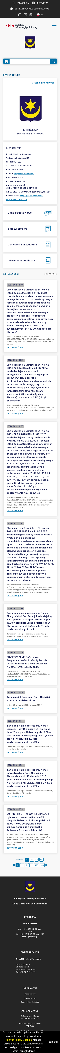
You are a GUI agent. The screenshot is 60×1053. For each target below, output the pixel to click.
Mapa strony (23, 3)
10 (27, 860)
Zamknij (53, 1041)
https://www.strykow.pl (31, 196)
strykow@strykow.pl (24, 173)
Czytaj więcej (15, 347)
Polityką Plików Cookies (18, 1039)
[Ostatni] (46, 865)
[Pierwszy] (14, 865)
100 (41, 860)
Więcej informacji (16, 200)
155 (36, 865)
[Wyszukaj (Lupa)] (53, 61)
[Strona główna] (6, 61)
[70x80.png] (30, 43)
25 (32, 860)
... (31, 865)
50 (37, 860)
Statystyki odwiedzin (30, 1002)
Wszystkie (50, 274)
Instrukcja (42, 3)
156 (42, 865)
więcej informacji (43, 83)
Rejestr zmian (30, 998)
